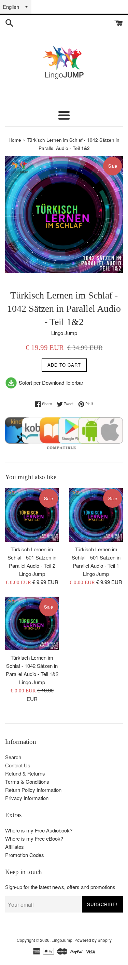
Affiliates (14, 846)
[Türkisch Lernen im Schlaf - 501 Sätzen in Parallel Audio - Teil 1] (96, 515)
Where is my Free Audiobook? (38, 830)
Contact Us (17, 765)
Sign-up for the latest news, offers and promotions (60, 886)
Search (13, 757)
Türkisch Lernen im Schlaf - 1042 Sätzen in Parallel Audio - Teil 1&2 (32, 665)
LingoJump (62, 940)
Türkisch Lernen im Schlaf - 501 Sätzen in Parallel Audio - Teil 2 (32, 557)
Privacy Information (26, 797)
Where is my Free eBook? (34, 838)
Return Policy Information (33, 789)
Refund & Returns (25, 773)
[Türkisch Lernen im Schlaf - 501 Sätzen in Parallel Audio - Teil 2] (32, 515)
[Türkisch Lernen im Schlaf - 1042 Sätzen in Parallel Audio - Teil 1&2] (32, 623)
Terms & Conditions (27, 781)
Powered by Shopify (93, 940)
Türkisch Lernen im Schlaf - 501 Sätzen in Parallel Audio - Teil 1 (96, 557)
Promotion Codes (24, 854)
